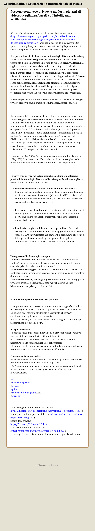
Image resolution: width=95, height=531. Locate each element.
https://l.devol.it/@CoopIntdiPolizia (28, 424)
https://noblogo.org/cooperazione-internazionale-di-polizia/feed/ (45, 410)
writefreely (53, 465)
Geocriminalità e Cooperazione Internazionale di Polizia (43, 4)
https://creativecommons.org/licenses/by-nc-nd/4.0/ (38, 430)
